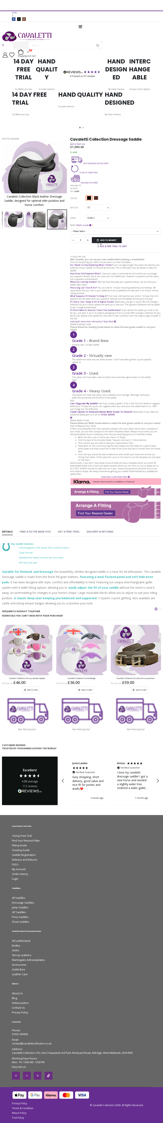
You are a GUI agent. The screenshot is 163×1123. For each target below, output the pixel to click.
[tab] (7, 531)
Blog (14, 998)
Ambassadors (20, 1003)
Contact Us (18, 1007)
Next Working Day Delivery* (96, 163)
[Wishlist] (12, 55)
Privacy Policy (20, 1012)
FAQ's (15, 864)
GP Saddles (19, 912)
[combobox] (65, 45)
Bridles (16, 945)
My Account (19, 869)
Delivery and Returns (24, 859)
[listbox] (93, 199)
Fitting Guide (19, 845)
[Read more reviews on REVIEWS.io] (30, 791)
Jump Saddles (20, 907)
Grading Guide (21, 850)
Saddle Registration (24, 855)
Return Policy (19, 1112)
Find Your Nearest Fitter (26, 840)
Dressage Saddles (23, 902)
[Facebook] (14, 19)
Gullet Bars (18, 969)
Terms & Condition (22, 1108)
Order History (20, 874)
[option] (89, 198)
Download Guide (109, 476)
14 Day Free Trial (22, 836)
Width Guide (83, 225)
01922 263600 (20, 1034)
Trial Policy (18, 1117)
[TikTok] (48, 1076)
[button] (80, 127)
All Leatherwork (21, 941)
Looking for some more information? (86, 321)
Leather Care (20, 974)
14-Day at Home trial (88, 172)
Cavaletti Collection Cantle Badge (81, 678)
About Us (17, 993)
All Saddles (18, 898)
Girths (15, 950)
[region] (110, 781)
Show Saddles (20, 921)
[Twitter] (19, 19)
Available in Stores (89, 183)
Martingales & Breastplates (28, 960)
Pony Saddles (20, 917)
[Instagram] (24, 19)
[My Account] (5, 54)
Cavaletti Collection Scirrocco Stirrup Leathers (136, 678)
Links (14, 12)
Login (15, 878)
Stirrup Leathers (21, 955)
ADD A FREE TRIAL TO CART (113, 246)
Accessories (19, 964)
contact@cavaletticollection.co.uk (31, 1043)
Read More (108, 321)
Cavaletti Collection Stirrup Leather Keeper (27, 678)
